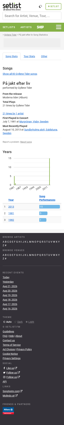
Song (12, 56)
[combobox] (32, 16)
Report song (26, 142)
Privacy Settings (11, 358)
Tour (29, 56)
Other (44, 56)
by (13, 113)
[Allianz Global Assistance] (8, 410)
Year (11, 199)
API (5, 381)
